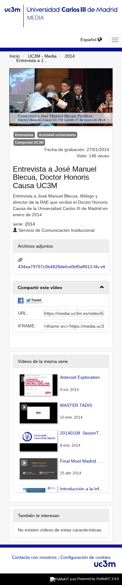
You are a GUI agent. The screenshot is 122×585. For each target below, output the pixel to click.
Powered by (98, 579)
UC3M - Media (42, 56)
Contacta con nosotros (35, 557)
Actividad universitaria (57, 135)
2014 (70, 56)
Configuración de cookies (85, 557)
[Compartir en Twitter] (34, 300)
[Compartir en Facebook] (20, 300)
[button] (61, 287)
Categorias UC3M (29, 142)
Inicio (14, 56)
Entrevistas (24, 135)
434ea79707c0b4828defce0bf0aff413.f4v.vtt (61, 266)
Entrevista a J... (31, 60)
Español (89, 39)
